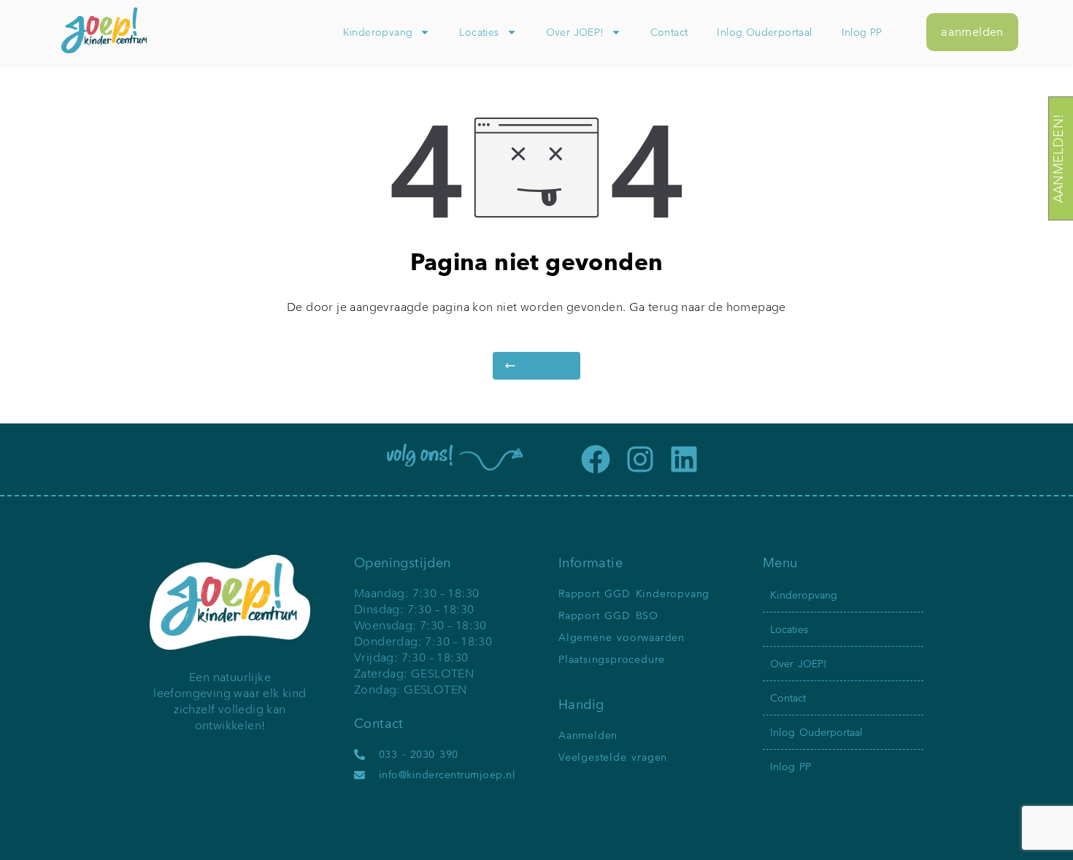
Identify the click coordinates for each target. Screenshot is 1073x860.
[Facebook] (595, 459)
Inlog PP (862, 32)
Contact (669, 32)
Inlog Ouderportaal (764, 32)
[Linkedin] (684, 459)
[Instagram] (640, 459)
